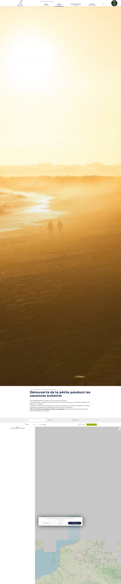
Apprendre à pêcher (37, 389)
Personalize (60, 523)
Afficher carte (82, 424)
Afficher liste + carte (92, 424)
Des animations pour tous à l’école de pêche (48, 389)
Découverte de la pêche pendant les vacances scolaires (67, 389)
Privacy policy (60, 519)
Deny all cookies (46, 523)
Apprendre (59, 4)
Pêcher (46, 4)
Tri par (35, 424)
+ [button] (119, 428)
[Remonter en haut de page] (116, 582)
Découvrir (92, 4)
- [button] (119, 429)
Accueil (31, 389)
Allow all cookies (74, 523)
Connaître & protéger (75, 4)
